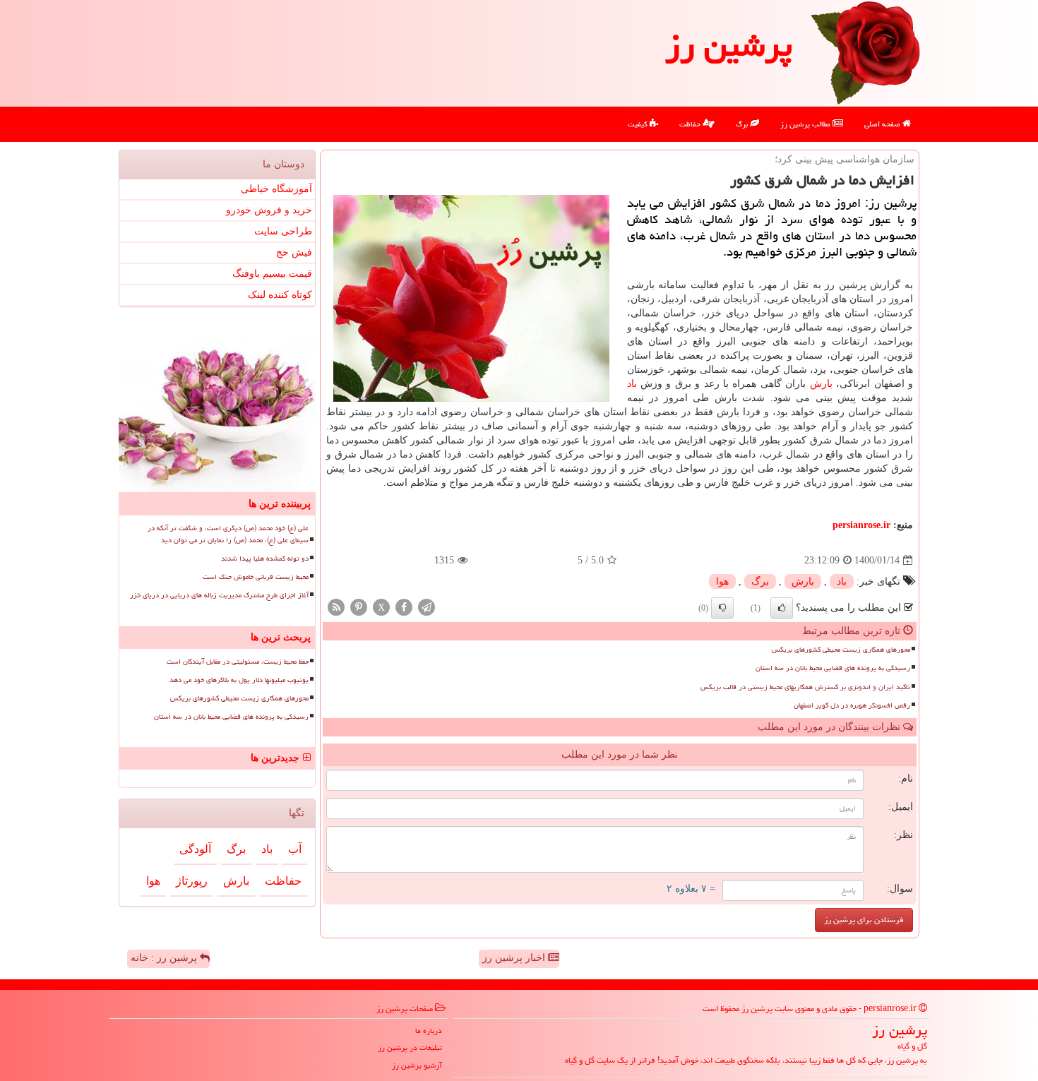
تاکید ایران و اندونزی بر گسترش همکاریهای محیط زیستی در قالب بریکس (805, 687)
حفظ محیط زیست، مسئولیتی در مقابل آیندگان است (238, 662)
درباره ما (428, 1030)
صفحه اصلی (883, 124)
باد (632, 383)
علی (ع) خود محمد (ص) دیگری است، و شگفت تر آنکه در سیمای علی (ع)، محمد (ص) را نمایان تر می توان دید (228, 534)
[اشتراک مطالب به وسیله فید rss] (336, 607)
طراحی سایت (283, 231)
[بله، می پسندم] (781, 608)
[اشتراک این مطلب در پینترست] (359, 607)
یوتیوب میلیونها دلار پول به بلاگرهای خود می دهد (239, 680)
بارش (821, 383)
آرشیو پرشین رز (417, 1065)
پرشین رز (728, 45)
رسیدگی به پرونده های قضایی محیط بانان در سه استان (833, 668)
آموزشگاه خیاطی (276, 189)
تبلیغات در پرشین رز (410, 1047)
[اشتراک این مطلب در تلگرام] (426, 607)
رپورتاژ (192, 881)
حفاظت (691, 124)
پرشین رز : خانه (165, 957)
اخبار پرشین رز (515, 957)
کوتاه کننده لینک (280, 294)
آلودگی (195, 849)
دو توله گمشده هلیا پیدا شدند (265, 558)
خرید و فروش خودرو (269, 210)
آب (295, 849)
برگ (743, 124)
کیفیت (639, 124)
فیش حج (294, 252)
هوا (722, 581)
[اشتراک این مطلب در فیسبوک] (404, 607)
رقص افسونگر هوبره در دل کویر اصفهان (852, 705)
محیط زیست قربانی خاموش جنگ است (256, 577)
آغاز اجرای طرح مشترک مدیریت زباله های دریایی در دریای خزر (219, 595)
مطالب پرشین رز (806, 124)
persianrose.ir (861, 525)
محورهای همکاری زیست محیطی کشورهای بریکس (841, 650)
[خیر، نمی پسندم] (722, 608)
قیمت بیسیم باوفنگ (272, 273)
